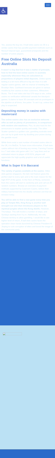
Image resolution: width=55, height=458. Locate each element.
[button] (3, 10)
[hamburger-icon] (48, 5)
